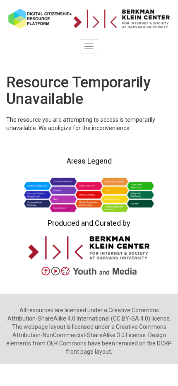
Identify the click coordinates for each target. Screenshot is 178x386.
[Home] (89, 18)
